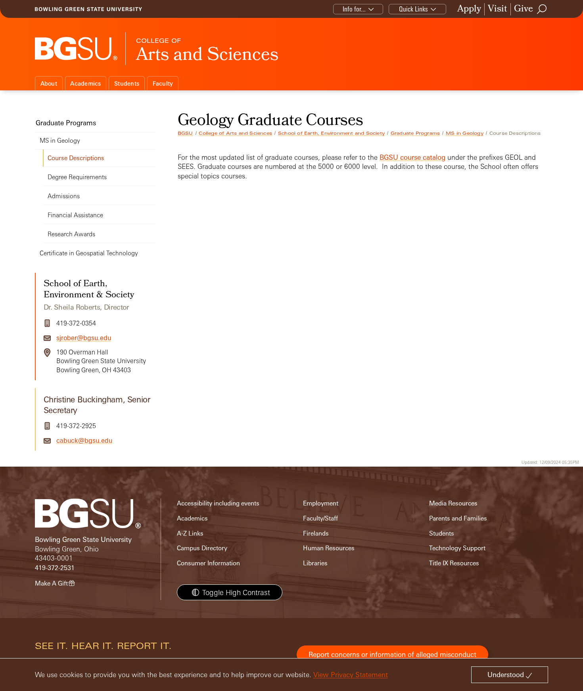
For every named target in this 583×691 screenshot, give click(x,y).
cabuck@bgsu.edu (84, 440)
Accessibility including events (218, 503)
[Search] (542, 9)
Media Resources (453, 503)
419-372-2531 (55, 568)
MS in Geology (464, 133)
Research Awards (71, 234)
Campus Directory (202, 548)
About (48, 83)
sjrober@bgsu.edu (83, 338)
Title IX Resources (454, 563)
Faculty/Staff (320, 518)
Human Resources (329, 548)
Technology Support (457, 548)
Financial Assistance (75, 215)
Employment (320, 503)
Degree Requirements (77, 177)
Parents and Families (458, 518)
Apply (469, 9)
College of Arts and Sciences (235, 133)
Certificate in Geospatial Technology (89, 253)
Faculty (163, 83)
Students (126, 83)
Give (523, 9)
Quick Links (413, 9)
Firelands (316, 533)
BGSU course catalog (412, 157)
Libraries (315, 563)
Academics (85, 83)
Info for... (354, 9)
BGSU (185, 133)
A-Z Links (190, 533)
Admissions (64, 196)
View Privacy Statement (350, 674)
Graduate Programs (415, 133)
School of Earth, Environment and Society (331, 133)
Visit (497, 9)
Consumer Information (208, 563)
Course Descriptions (76, 158)
